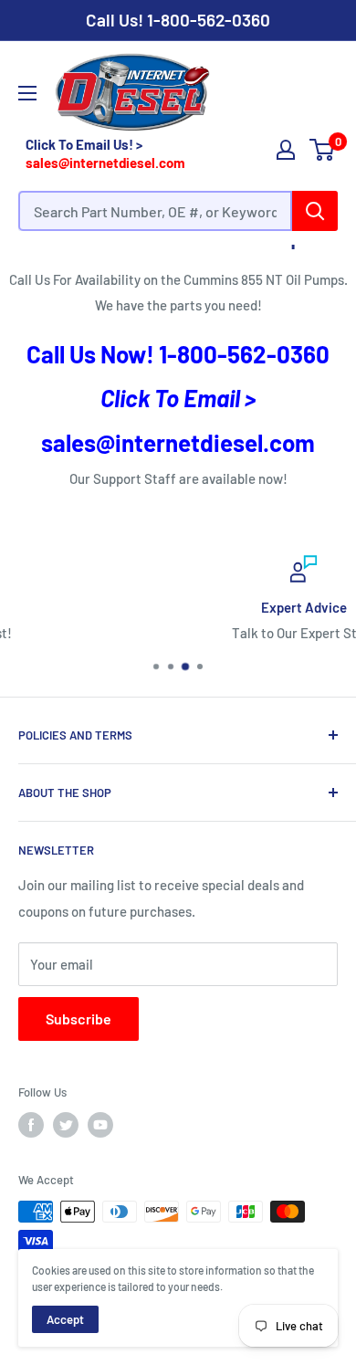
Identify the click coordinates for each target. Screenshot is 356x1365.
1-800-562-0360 (208, 19)
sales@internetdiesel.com (105, 162)
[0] (322, 150)
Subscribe (78, 1018)
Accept (65, 1319)
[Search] (315, 211)
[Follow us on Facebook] (31, 1125)
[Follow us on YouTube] (100, 1125)
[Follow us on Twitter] (66, 1125)
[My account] (286, 150)
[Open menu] (27, 93)
